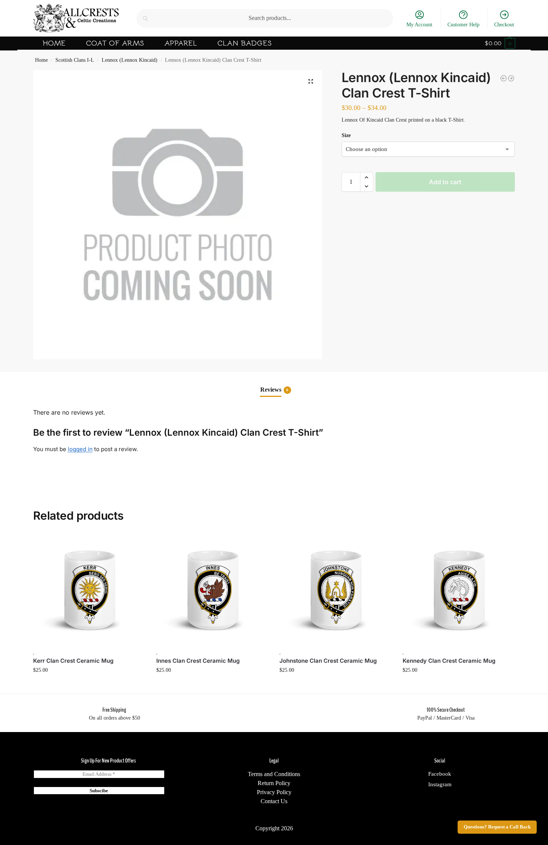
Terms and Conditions (274, 774)
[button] (500, 43)
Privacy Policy (274, 792)
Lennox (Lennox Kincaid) (129, 60)
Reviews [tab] (274, 389)
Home (41, 60)
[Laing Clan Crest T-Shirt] (503, 78)
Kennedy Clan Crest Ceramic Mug (449, 660)
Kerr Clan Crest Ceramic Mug (73, 660)
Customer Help (463, 24)
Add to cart (445, 182)
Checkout (504, 24)
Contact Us (274, 801)
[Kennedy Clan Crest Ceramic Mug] (458, 589)
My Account (419, 24)
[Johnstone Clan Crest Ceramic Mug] (335, 589)
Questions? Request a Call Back (497, 827)
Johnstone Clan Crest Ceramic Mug (328, 660)
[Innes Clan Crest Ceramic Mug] (212, 589)
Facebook (439, 774)
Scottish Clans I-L (74, 60)
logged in (80, 449)
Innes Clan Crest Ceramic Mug (198, 660)
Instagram (440, 784)
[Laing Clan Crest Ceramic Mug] (511, 78)
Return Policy (274, 783)
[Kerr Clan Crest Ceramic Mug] (89, 589)
